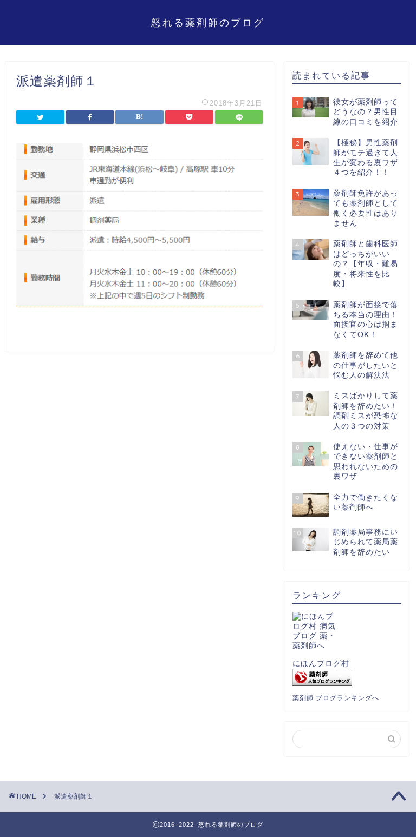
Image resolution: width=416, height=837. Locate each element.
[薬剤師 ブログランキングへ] (346, 677)
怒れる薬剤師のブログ (208, 22)
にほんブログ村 (320, 664)
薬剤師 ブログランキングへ (335, 698)
